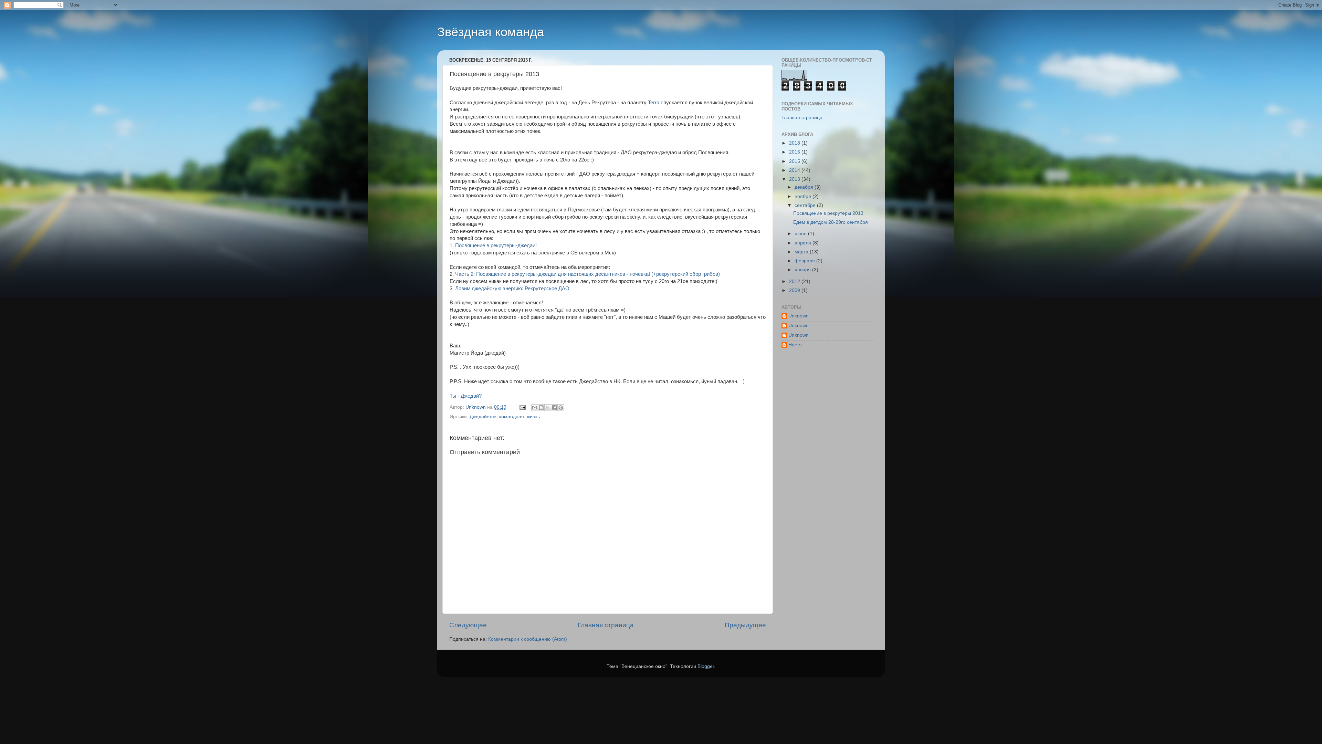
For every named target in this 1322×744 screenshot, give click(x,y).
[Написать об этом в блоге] (541, 407)
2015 (795, 161)
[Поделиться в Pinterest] (560, 407)
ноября (803, 196)
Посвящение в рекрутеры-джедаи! (496, 245)
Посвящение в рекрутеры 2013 (828, 213)
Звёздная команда (490, 32)
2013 (795, 179)
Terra (653, 102)
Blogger (705, 666)
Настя (795, 344)
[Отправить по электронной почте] (534, 407)
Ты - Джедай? (466, 396)
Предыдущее (745, 625)
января (803, 269)
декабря (805, 187)
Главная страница (606, 625)
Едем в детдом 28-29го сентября (830, 222)
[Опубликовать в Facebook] (554, 407)
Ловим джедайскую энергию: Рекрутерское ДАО (512, 288)
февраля (805, 260)
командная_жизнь (519, 416)
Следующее (468, 625)
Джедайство (483, 416)
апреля (803, 242)
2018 (795, 143)
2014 (795, 170)
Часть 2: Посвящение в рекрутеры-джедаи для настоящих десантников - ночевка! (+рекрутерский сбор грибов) (587, 274)
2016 (795, 152)
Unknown (798, 315)
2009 (795, 290)
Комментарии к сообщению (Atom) (527, 639)
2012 (795, 281)
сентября (806, 205)
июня (801, 233)
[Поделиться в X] (547, 407)
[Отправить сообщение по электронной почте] (522, 407)
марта (802, 251)
